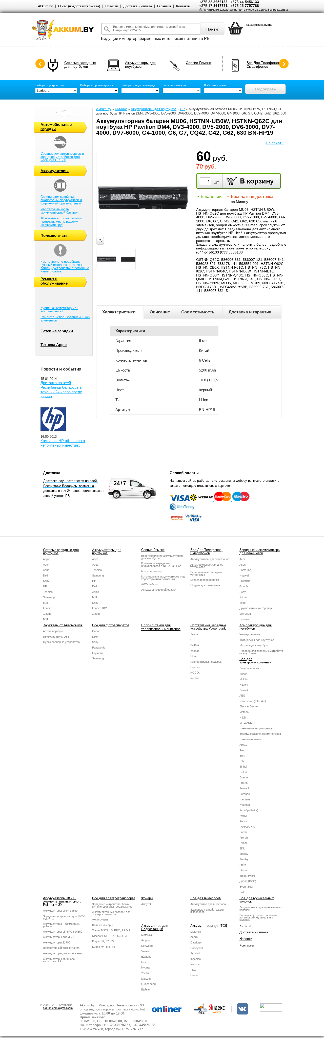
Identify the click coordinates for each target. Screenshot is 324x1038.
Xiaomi (47, 613)
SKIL (242, 848)
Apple (46, 559)
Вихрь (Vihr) (247, 875)
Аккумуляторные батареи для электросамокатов (111, 913)
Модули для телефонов (205, 585)
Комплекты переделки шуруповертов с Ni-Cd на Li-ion (161, 564)
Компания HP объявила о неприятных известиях (62, 443)
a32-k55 (135, 30)
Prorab (243, 837)
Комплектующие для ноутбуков (255, 626)
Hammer (244, 799)
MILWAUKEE (247, 722)
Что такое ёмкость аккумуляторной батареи (59, 210)
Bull (241, 892)
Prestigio (244, 580)
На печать (275, 143)
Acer (46, 564)
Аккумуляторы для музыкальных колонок (260, 908)
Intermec (195, 964)
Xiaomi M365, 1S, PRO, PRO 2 (111, 930)
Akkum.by (45, 6)
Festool (244, 788)
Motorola (146, 934)
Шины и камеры (102, 925)
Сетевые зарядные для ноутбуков (80, 64)
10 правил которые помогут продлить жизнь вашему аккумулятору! (61, 221)
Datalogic (196, 942)
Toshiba (48, 591)
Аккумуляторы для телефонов (209, 559)
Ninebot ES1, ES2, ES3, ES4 (109, 935)
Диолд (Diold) (247, 881)
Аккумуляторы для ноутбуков (140, 64)
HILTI (242, 717)
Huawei (244, 575)
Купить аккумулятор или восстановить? (59, 309)
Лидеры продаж (249, 668)
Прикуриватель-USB (56, 636)
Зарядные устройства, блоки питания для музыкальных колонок (258, 917)
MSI (45, 619)
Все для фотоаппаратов (110, 625)
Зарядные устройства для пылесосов (207, 911)
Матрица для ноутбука (253, 645)
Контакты (183, 6)
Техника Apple (53, 344)
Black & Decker (249, 706)
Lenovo (47, 608)
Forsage (244, 793)
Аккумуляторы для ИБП (58, 936)
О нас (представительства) (79, 6)
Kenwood (147, 945)
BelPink (194, 645)
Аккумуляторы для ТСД (208, 926)
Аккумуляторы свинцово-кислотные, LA (59, 960)
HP (182, 109)
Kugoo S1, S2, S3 (103, 941)
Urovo (194, 975)
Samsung (49, 597)
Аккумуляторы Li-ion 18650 (60, 910)
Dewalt (243, 690)
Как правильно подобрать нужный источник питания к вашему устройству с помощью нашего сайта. (64, 266)
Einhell (243, 766)
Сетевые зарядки (56, 331)
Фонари (147, 898)
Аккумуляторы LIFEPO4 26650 (62, 931)
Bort (242, 755)
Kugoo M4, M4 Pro (103, 946)
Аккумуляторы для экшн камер (63, 953)
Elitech (243, 783)
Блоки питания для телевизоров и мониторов (160, 627)
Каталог (121, 109)
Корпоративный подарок (205, 661)
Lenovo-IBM (99, 608)
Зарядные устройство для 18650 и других (64, 917)
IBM (45, 602)
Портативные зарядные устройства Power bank (208, 626)
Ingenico (195, 958)
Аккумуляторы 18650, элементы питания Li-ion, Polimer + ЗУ (62, 901)
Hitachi (243, 684)
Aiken (242, 750)
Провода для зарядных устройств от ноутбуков (261, 652)
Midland (146, 978)
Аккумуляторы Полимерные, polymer (61, 925)
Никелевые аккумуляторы (256, 728)
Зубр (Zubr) (246, 886)
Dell (45, 575)
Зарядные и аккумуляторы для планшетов (259, 551)
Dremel (243, 777)
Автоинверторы (53, 631)
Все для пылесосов (205, 898)
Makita (243, 679)
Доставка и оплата (137, 6)
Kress (243, 821)
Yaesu (145, 973)
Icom (144, 962)
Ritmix (243, 597)
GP (192, 639)
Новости (111, 6)
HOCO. (195, 672)
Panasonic (98, 647)
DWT (242, 761)
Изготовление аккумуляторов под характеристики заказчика (163, 578)
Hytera (145, 967)
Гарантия (164, 6)
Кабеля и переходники (204, 579)
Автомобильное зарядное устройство (206, 566)
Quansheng (148, 983)
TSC (193, 969)
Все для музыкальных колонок (256, 899)
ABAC (243, 744)
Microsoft (245, 613)
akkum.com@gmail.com (58, 1007)
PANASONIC (247, 826)
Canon (96, 631)
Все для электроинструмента (255, 660)
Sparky (243, 853)
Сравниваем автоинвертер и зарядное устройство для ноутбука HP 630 (62, 157)
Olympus (97, 653)
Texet (242, 602)
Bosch (243, 673)
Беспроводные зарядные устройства (206, 573)
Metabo (244, 711)
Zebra (194, 936)
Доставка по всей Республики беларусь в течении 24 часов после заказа (61, 390)
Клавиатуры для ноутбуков (256, 639)
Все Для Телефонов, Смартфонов (264, 64)
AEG (242, 695)
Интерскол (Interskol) (253, 701)
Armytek (146, 904)
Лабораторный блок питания (61, 947)
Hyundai (244, 804)
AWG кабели (149, 584)
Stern (242, 864)
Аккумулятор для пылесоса (208, 904)
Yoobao (194, 650)
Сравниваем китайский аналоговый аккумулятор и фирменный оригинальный (61, 200)
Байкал (145, 989)
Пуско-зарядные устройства (61, 641)
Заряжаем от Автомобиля (63, 625)
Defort (243, 772)
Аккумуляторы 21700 (56, 942)
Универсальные (249, 634)
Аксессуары (100, 919)
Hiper (193, 656)
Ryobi (243, 842)
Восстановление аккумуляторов (260, 733)
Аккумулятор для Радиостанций (154, 927)
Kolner (243, 815)
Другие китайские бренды (255, 608)
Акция (194, 634)
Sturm (243, 870)
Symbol (194, 953)
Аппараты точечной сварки (158, 589)
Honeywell (196, 948)
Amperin (146, 940)
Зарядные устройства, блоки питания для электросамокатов (112, 905)
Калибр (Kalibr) (248, 810)
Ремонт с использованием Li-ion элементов (65, 318)
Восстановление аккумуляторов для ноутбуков (162, 557)
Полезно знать (54, 235)
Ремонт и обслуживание (54, 281)
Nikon (95, 636)
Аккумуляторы (54, 171)
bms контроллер (151, 571)
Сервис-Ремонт (198, 63)
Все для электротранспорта (113, 898)
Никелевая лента (250, 739)
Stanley (244, 859)
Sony (46, 580)
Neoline (194, 678)
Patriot (243, 832)
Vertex (145, 951)
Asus (46, 569)
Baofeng (146, 956)
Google (243, 586)
